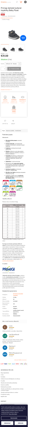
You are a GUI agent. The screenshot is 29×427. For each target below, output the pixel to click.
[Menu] (25, 2)
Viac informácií (13, 414)
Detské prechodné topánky (18, 294)
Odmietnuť (7, 423)
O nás (2, 375)
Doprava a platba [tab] (10, 130)
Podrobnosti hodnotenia (7, 18)
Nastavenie (14, 418)
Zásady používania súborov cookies (9, 392)
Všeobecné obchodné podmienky (9, 383)
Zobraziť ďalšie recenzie (20, 360)
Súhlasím (20, 423)
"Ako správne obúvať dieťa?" (12, 260)
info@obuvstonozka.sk (8, 404)
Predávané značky (5, 394)
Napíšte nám (4, 396)
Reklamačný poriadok (6, 387)
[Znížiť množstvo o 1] (6, 70)
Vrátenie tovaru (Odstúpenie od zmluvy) (10, 379)
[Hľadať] (17, 2)
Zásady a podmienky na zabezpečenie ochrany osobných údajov (12, 389)
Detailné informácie (5, 90)
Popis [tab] (3, 130)
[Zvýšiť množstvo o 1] (6, 68)
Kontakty (3, 377)
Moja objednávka (5, 373)
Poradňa (3, 381)
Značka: (5, 19)
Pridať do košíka (15, 68)
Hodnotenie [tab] (18, 130)
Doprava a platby (5, 385)
